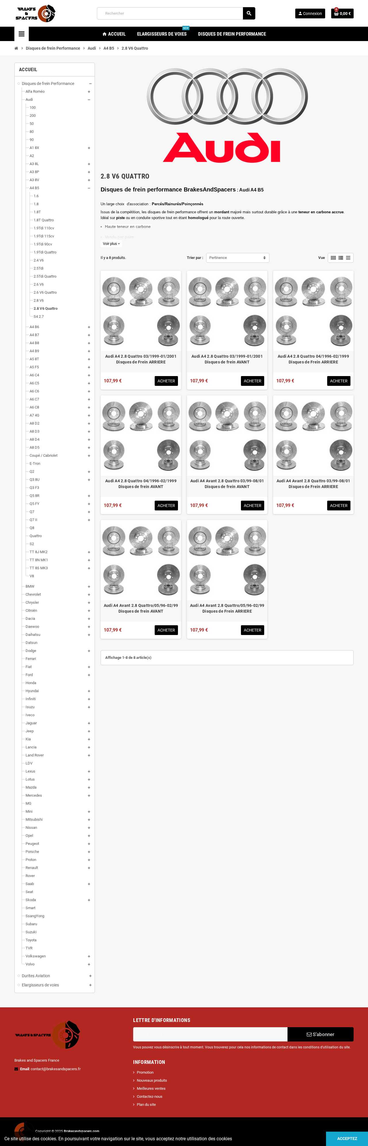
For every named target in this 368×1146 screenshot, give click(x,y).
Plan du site (146, 1104)
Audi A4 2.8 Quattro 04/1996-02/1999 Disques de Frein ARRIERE (313, 359)
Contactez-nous (149, 1096)
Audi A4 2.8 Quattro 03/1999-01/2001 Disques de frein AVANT (227, 359)
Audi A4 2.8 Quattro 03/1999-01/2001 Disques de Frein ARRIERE (141, 359)
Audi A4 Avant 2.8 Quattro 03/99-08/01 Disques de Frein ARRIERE (313, 484)
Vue (321, 257)
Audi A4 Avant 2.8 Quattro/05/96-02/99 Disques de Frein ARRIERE (227, 608)
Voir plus (111, 243)
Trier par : (195, 257)
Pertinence (218, 257)
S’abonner (323, 1034)
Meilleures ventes (151, 1088)
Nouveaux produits (152, 1080)
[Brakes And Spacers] (35, 13)
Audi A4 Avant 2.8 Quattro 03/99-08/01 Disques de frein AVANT (227, 484)
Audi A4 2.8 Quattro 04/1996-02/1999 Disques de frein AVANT (141, 484)
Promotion (145, 1072)
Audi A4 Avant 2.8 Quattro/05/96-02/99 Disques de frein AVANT (141, 608)
